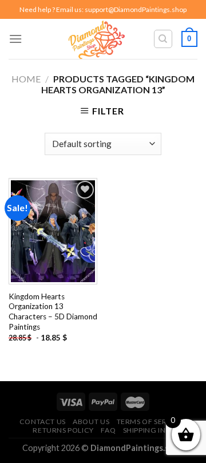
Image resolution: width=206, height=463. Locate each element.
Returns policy (63, 430)
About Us (91, 421)
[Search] (163, 39)
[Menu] (15, 39)
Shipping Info (149, 430)
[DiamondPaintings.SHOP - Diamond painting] (95, 39)
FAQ (108, 430)
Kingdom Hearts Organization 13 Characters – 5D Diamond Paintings (53, 311)
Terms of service (150, 421)
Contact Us (42, 421)
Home (26, 78)
